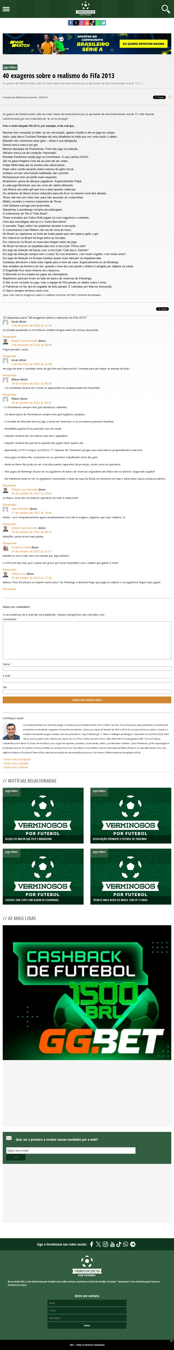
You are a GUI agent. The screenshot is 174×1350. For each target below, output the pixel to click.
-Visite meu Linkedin (16, 763)
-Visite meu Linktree (15, 767)
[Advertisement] (87, 1099)
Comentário (10, 619)
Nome (7, 664)
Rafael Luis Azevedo (25, 340)
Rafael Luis (19, 573)
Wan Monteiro (20, 508)
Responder (9, 336)
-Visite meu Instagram (17, 759)
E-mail (7, 675)
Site (5, 687)
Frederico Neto (21, 547)
